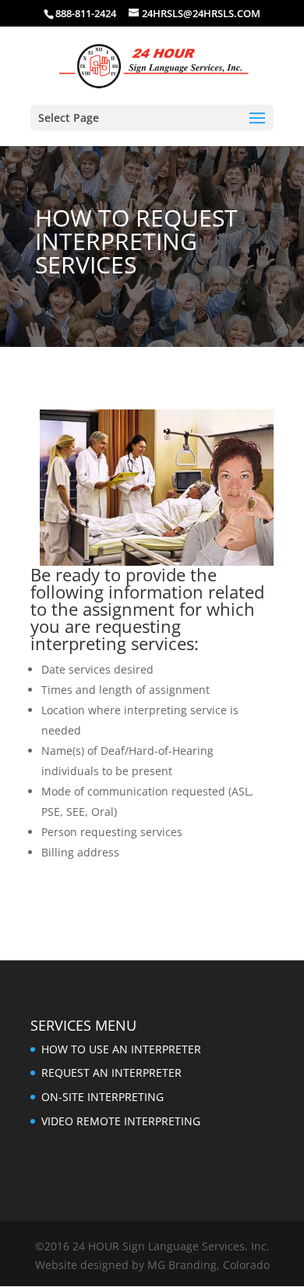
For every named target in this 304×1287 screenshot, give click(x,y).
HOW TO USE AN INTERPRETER (121, 1049)
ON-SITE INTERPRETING (102, 1096)
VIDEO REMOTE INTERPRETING (120, 1121)
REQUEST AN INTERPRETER (111, 1072)
